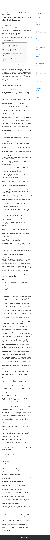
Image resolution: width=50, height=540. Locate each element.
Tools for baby (38, 88)
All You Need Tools (25, 5)
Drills (37, 45)
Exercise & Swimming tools (40, 47)
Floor (37, 49)
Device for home (39, 35)
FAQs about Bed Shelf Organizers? (9, 62)
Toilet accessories (39, 86)
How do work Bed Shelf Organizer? (9, 52)
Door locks (38, 42)
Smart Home (38, 76)
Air (36, 22)
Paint (37, 72)
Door (37, 38)
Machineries (38, 67)
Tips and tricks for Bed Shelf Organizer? (10, 57)
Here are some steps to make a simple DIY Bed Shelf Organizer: (14, 53)
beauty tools (38, 26)
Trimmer (37, 90)
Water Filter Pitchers (39, 95)
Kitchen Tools (38, 65)
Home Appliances (39, 58)
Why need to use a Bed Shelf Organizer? (10, 45)
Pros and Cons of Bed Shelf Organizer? (10, 58)
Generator (38, 56)
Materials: (6, 54)
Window (37, 97)
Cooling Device (38, 33)
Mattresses (38, 70)
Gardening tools (39, 54)
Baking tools (38, 24)
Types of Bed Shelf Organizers (8, 46)
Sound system (38, 81)
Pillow (37, 74)
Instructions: (7, 55)
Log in (28, 537)
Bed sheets (38, 31)
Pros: (5, 59)
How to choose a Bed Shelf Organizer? (10, 49)
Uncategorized (38, 92)
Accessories (38, 20)
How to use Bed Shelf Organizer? (9, 50)
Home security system (40, 63)
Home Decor (38, 61)
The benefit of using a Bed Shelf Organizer (11, 48)
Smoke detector (39, 79)
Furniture (37, 51)
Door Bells (38, 40)
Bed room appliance (39, 29)
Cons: (5, 60)
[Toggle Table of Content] (25, 44)
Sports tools (38, 83)
